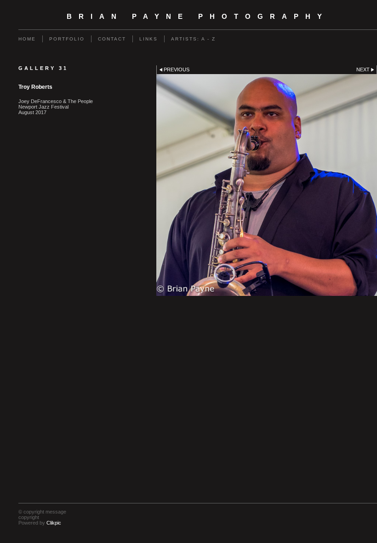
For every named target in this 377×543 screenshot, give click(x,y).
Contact (112, 38)
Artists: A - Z (193, 38)
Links (148, 38)
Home (27, 38)
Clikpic (53, 523)
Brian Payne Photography (198, 16)
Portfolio (67, 38)
